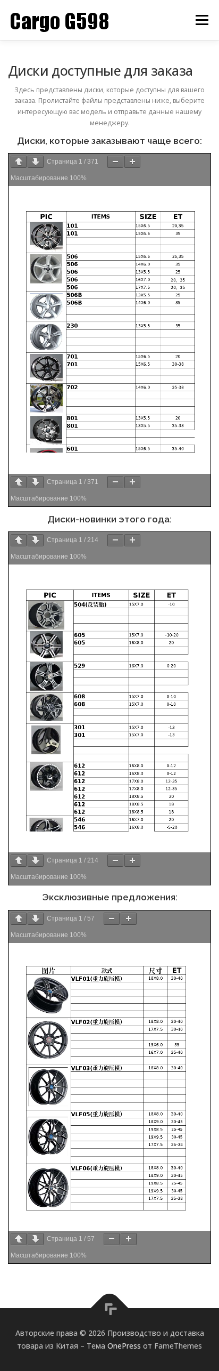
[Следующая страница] (36, 162)
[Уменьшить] (115, 162)
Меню (201, 20)
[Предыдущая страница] (19, 162)
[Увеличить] (132, 162)
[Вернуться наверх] (110, 1308)
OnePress (124, 1346)
